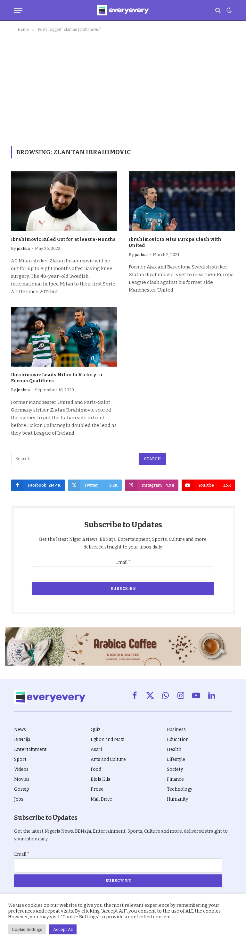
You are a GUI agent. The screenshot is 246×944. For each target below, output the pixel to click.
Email (123, 562)
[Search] (218, 10)
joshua (23, 248)
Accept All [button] (63, 929)
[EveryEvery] (123, 10)
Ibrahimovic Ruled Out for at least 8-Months (63, 239)
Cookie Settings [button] (27, 929)
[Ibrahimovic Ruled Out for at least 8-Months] (64, 201)
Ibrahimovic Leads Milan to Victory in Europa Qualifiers (56, 378)
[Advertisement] (123, 88)
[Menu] (18, 10)
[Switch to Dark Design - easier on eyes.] (228, 10)
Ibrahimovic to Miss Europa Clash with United (175, 242)
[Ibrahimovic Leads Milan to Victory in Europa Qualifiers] (64, 337)
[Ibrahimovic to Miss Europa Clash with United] (182, 201)
